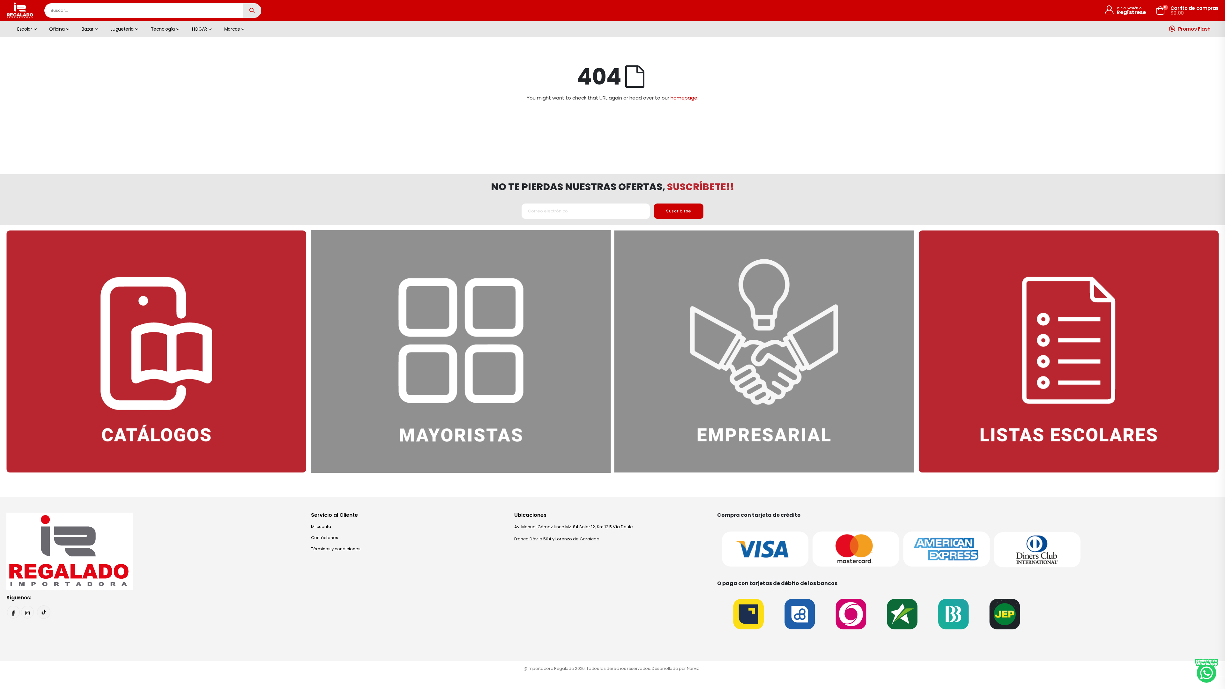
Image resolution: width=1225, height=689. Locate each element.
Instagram (27, 612)
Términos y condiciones (335, 549)
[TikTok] (43, 612)
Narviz (693, 668)
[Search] (252, 10)
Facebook (13, 612)
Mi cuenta (321, 526)
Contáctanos (324, 538)
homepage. (684, 97)
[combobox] (152, 10)
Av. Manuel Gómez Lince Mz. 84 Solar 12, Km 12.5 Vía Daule (573, 527)
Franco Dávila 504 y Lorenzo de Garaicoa (556, 539)
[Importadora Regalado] (69, 551)
